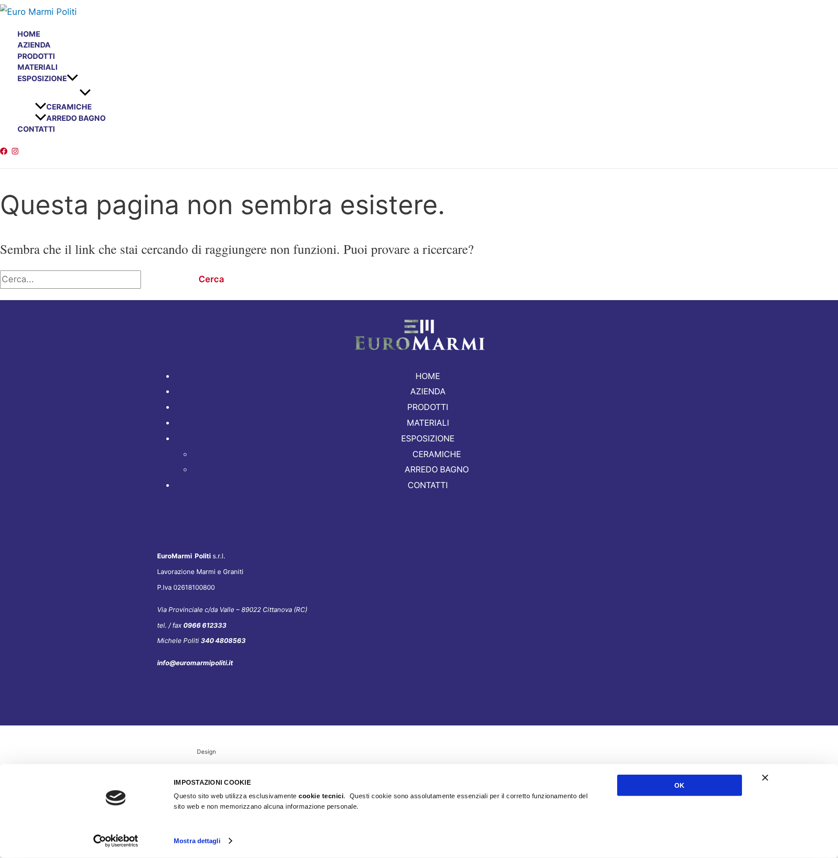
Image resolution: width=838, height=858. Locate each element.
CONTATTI (36, 129)
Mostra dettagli (197, 840)
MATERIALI (37, 67)
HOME (28, 34)
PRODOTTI (36, 56)
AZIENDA (34, 45)
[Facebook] (3, 152)
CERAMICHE (69, 107)
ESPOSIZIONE (42, 78)
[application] (72, 79)
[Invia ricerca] (161, 279)
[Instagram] (15, 152)
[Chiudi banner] (765, 778)
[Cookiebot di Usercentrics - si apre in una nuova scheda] (116, 841)
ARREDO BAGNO (76, 118)
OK (679, 785)
